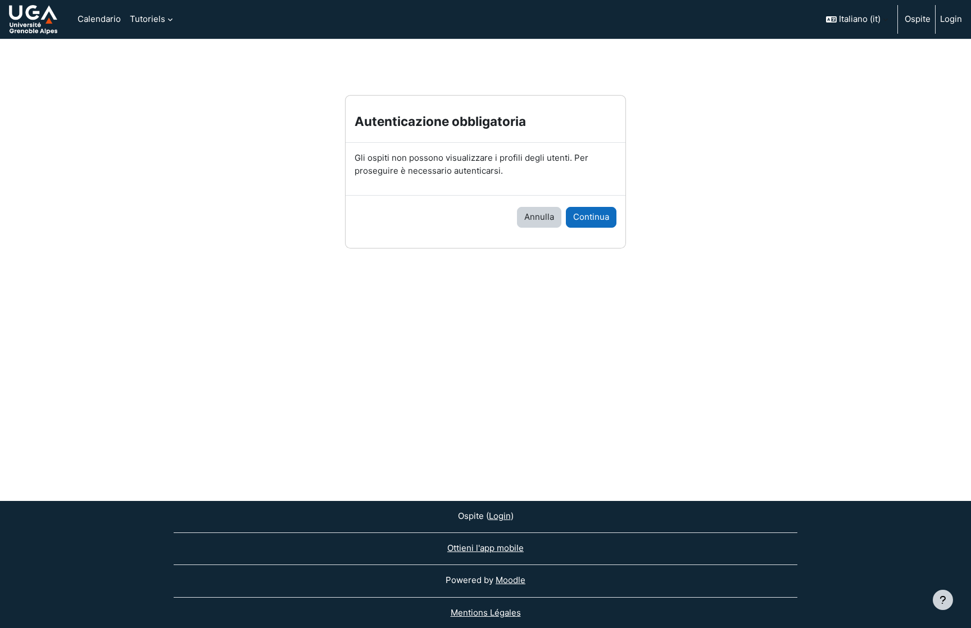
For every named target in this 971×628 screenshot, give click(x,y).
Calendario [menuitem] (99, 18)
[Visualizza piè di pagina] (943, 600)
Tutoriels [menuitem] (147, 18)
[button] (857, 19)
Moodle (510, 580)
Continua (591, 216)
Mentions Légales (486, 612)
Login (951, 18)
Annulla (539, 216)
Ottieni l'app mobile (485, 548)
